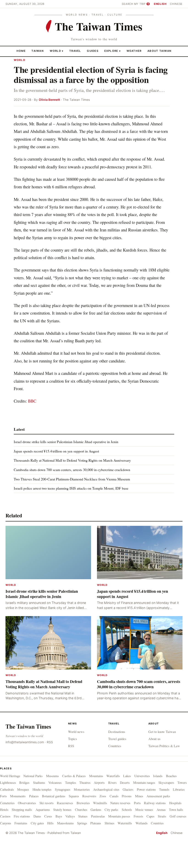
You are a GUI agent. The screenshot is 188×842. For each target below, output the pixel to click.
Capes (151, 816)
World (55, 50)
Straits (162, 816)
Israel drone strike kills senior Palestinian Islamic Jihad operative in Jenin (66, 441)
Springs (82, 823)
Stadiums (39, 782)
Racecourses (65, 803)
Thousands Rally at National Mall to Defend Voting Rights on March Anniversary (72, 460)
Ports (137, 803)
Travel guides (117, 738)
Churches (81, 809)
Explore (112, 50)
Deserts (125, 782)
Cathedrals (7, 789)
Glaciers (128, 789)
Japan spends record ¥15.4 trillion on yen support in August (56, 451)
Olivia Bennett (49, 99)
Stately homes (62, 809)
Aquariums (43, 809)
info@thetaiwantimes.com (25, 742)
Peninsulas (98, 816)
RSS (50, 742)
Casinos (5, 816)
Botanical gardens (53, 796)
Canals (114, 796)
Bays (58, 816)
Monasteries (82, 789)
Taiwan (37, 50)
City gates (37, 823)
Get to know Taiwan (162, 731)
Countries (114, 745)
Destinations (116, 731)
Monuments (18, 796)
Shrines (109, 823)
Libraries (179, 789)
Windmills (100, 803)
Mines (139, 796)
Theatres (85, 782)
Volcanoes (55, 782)
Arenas (161, 809)
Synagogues (62, 789)
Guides (92, 50)
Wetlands (141, 823)
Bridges (24, 782)
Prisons (127, 796)
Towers (182, 782)
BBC (32, 401)
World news (76, 731)
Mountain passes (119, 816)
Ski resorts (46, 803)
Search (127, 3)
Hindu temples (42, 789)
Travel (75, 50)
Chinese (176, 3)
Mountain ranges (144, 782)
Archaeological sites (106, 789)
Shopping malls (22, 809)
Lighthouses (8, 782)
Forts (3, 796)
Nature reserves (120, 803)
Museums (52, 776)
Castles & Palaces (74, 776)
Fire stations (22, 816)
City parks (111, 809)
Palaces (34, 796)
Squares (74, 796)
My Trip (141, 3)
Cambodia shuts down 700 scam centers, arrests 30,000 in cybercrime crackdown (72, 469)
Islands (158, 776)
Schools (127, 809)
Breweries (83, 803)
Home (21, 50)
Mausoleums (65, 823)
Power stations (146, 789)
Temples (70, 782)
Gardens (96, 809)
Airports (99, 782)
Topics (72, 738)
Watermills (125, 823)
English (160, 3)
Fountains (20, 823)
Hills (50, 823)
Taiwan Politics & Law (164, 745)
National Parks (33, 776)
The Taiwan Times (28, 726)
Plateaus (95, 823)
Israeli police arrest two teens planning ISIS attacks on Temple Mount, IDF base (71, 488)
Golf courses (178, 816)
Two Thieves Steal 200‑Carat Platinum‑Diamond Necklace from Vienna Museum (72, 479)
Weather (134, 50)
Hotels (4, 809)
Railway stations (155, 803)
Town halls (176, 809)
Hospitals (175, 803)
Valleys (70, 816)
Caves (48, 816)
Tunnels (164, 789)
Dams (37, 816)
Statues (83, 816)
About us (154, 738)
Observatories (27, 803)
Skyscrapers (166, 782)
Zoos (103, 796)
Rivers (112, 782)
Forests (138, 816)
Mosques (23, 789)
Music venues (144, 809)
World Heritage (10, 776)
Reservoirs (89, 796)
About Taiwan (159, 50)
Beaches (171, 776)
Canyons (5, 823)
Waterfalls (113, 776)
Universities (142, 776)
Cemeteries (7, 803)
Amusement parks (158, 796)
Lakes (127, 776)
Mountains (96, 776)
